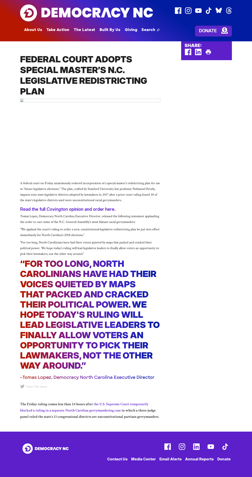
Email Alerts (170, 459)
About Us (33, 29)
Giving (131, 29)
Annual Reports (199, 459)
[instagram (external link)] (188, 13)
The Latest (84, 29)
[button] (150, 30)
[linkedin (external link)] (198, 54)
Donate (208, 30)
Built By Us (110, 29)
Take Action (57, 29)
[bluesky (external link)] (218, 13)
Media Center (143, 459)
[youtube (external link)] (198, 13)
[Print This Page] (208, 54)
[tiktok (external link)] (208, 13)
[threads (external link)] (229, 13)
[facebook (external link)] (178, 13)
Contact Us (117, 459)
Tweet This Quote (36, 387)
